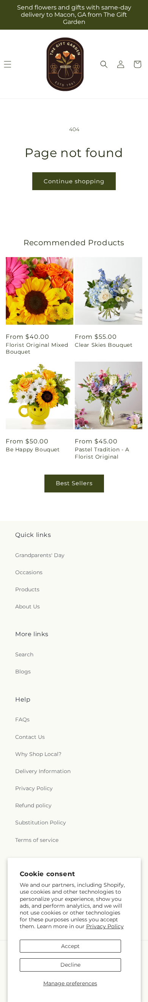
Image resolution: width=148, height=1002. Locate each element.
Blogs (23, 671)
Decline (70, 964)
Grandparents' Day (40, 555)
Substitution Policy (40, 822)
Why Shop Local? (38, 754)
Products (27, 589)
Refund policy (33, 805)
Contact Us (30, 737)
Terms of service (36, 840)
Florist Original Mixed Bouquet (37, 348)
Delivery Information (43, 771)
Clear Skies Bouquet (103, 344)
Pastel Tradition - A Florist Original (102, 453)
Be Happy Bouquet (33, 449)
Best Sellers (74, 483)
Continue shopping (74, 181)
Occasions (29, 572)
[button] (104, 64)
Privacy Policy (105, 926)
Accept (70, 946)
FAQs (22, 719)
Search (24, 654)
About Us (27, 606)
